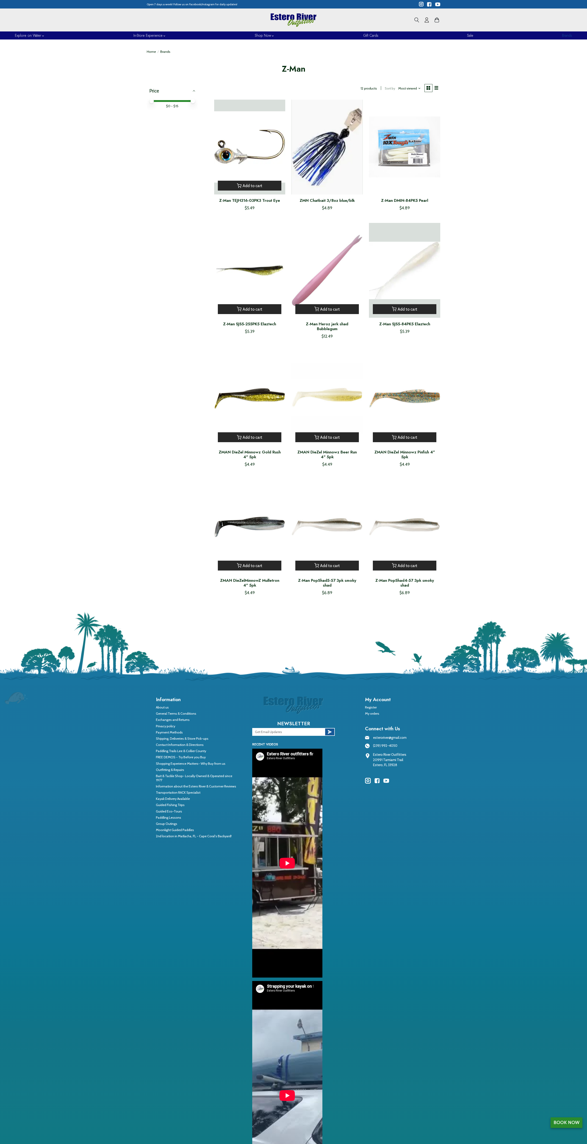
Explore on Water (28, 35)
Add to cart (252, 185)
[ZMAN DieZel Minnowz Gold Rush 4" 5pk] (249, 398)
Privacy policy (165, 726)
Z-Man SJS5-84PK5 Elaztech (404, 324)
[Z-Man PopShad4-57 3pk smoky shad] (404, 526)
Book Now (566, 1122)
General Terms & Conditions (176, 713)
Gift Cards (370, 35)
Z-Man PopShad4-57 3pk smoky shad (404, 582)
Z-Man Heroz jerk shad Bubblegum (327, 326)
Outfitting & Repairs (170, 770)
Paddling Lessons (168, 817)
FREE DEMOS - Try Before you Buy (181, 757)
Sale (470, 35)
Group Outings (166, 824)
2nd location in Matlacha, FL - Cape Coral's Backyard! (194, 836)
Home (151, 52)
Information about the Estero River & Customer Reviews (196, 786)
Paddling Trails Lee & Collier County (181, 751)
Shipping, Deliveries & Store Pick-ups (182, 738)
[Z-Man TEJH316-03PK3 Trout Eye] (249, 147)
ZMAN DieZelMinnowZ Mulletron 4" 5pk (249, 582)
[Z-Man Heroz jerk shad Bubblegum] (327, 270)
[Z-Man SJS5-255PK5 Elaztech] (249, 270)
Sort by (390, 88)
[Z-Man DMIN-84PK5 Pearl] (404, 147)
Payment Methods (169, 732)
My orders (372, 713)
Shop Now (263, 35)
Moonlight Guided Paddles (175, 830)
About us (162, 707)
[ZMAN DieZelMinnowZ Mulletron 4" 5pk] (249, 526)
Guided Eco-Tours (169, 811)
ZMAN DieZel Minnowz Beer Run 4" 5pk (327, 454)
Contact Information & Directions (180, 745)
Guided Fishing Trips (170, 805)
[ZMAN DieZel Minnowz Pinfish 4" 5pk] (404, 398)
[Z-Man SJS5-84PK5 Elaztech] (404, 270)
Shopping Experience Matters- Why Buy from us (190, 764)
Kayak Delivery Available (173, 799)
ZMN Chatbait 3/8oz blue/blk (327, 200)
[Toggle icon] (416, 20)
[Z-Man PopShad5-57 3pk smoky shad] (327, 526)
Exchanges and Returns (173, 720)
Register (371, 707)
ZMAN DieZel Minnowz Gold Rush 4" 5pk (250, 454)
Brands (567, 35)
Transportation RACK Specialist (178, 792)
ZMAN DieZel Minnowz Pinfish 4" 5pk (404, 454)
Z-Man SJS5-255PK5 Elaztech (249, 324)
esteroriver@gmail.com (390, 738)
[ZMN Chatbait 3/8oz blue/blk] (327, 147)
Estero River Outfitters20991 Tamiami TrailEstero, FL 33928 (389, 760)
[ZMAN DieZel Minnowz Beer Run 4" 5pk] (327, 398)
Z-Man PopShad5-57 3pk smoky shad (327, 582)
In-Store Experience (148, 35)
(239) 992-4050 (385, 746)
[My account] (426, 19)
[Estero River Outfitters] (293, 19)
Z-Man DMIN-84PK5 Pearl (404, 200)
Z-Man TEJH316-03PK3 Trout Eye (249, 200)
